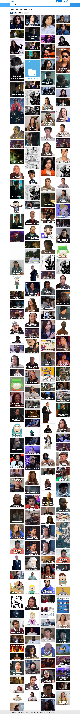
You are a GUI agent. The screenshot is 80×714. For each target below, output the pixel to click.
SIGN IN (65, 1)
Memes (26, 12)
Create (59, 1)
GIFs (15, 12)
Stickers (20, 12)
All (11, 12)
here (59, 712)
